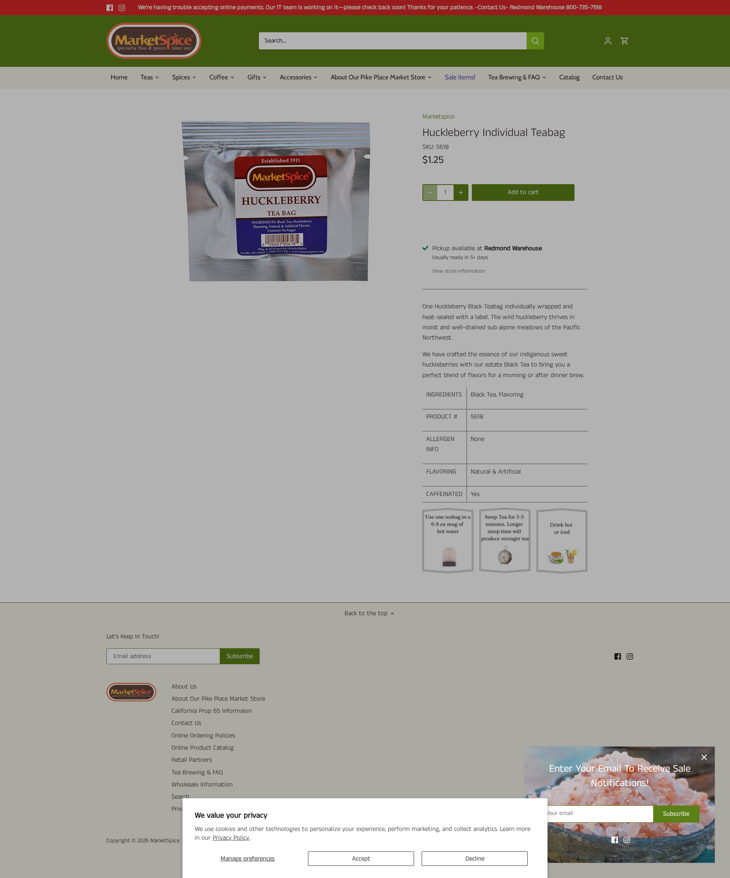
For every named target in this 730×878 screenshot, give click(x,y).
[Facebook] (614, 840)
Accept (361, 858)
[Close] (704, 757)
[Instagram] (627, 840)
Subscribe (676, 813)
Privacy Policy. (231, 837)
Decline (474, 858)
